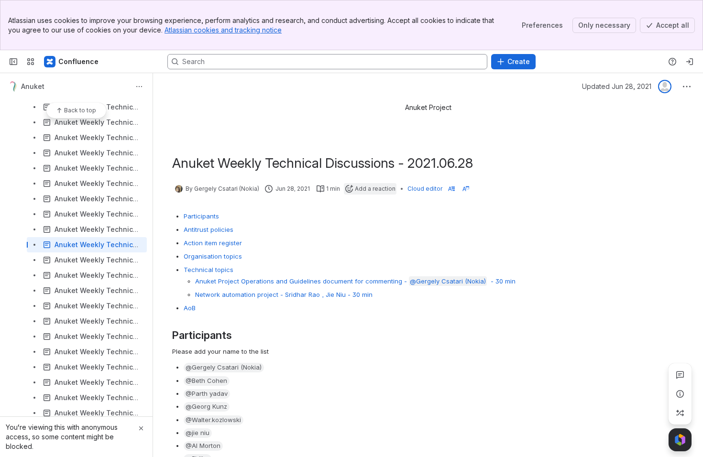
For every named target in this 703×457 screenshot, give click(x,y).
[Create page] (680, 413)
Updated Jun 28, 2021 (616, 86)
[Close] (141, 428)
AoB (190, 308)
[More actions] (139, 86)
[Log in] (689, 61)
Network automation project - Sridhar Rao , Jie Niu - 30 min (284, 294)
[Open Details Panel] (680, 394)
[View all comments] (680, 374)
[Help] (672, 61)
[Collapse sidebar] (13, 61)
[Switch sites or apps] (30, 61)
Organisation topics (213, 256)
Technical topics (208, 269)
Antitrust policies (208, 229)
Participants (201, 216)
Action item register (213, 243)
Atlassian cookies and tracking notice (223, 30)
